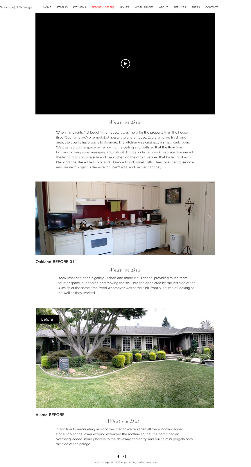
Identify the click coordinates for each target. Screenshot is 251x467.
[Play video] (125, 63)
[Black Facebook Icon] (118, 457)
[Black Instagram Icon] (124, 457)
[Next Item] (209, 218)
